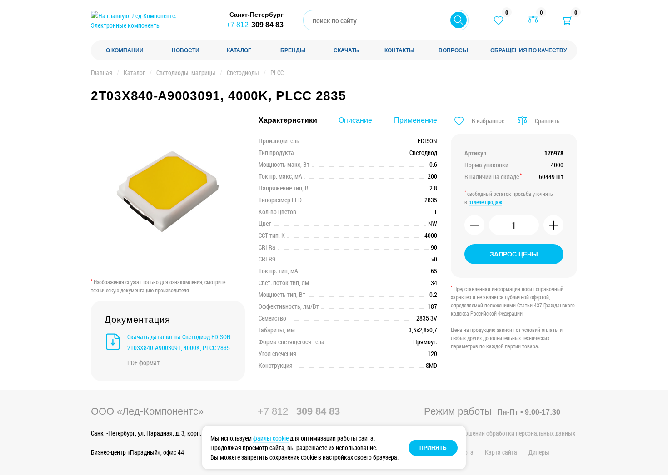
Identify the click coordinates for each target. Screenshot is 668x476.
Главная (101, 72)
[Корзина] (567, 20)
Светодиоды (243, 72)
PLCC (277, 72)
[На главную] (150, 20)
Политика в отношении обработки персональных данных (499, 433)
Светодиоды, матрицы (185, 72)
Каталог (134, 72)
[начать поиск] (458, 20)
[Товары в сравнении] (533, 20)
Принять (433, 448)
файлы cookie (271, 438)
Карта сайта (501, 452)
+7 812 (255, 25)
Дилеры (538, 452)
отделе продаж (485, 201)
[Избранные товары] (498, 20)
